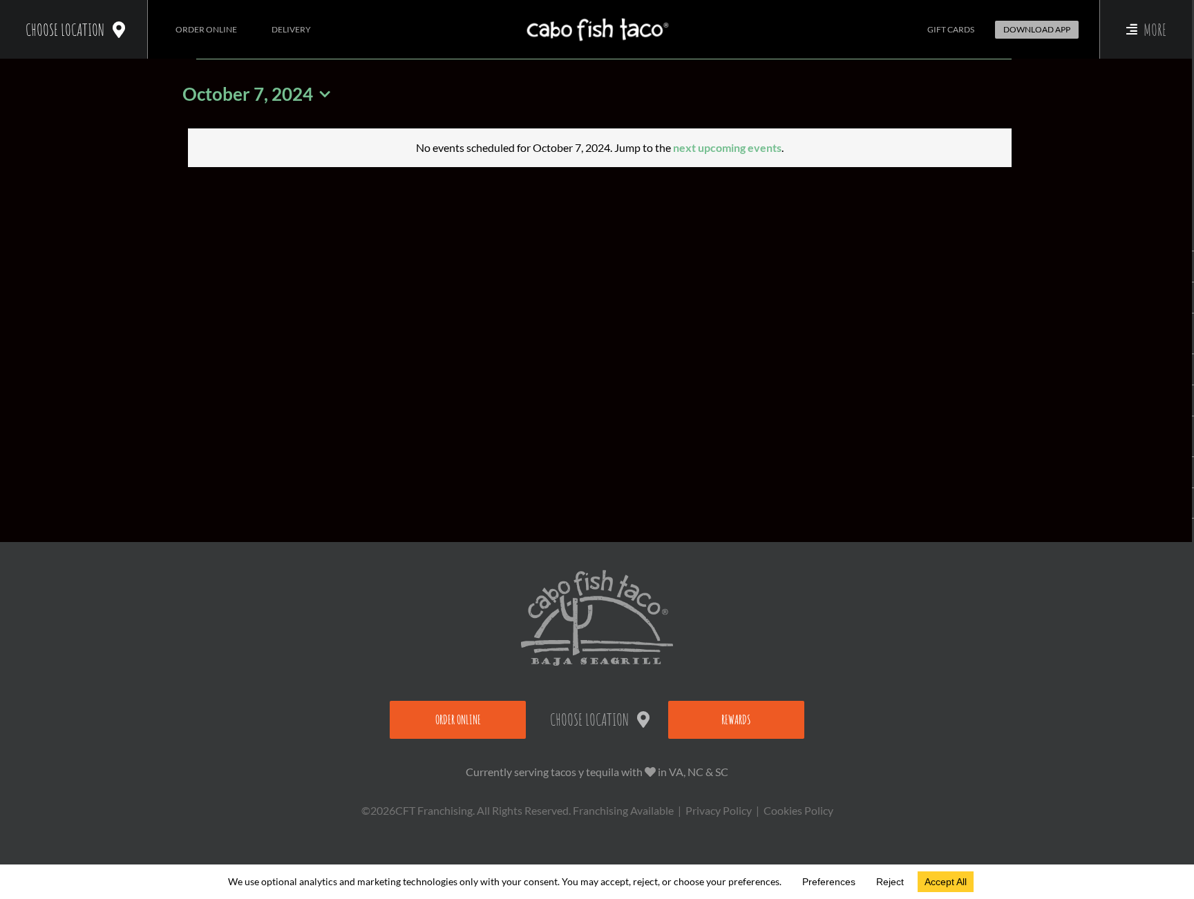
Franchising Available (623, 810)
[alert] (600, 147)
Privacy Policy (718, 810)
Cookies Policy (798, 810)
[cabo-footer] (597, 574)
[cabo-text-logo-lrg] (597, 18)
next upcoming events (727, 147)
